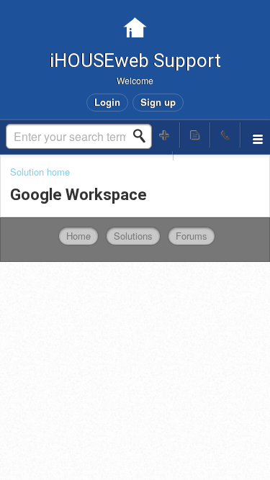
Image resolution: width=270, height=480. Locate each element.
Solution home (40, 171)
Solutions (133, 236)
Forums (191, 236)
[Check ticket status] (195, 135)
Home (78, 236)
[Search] (143, 136)
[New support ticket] (165, 135)
